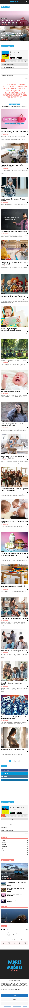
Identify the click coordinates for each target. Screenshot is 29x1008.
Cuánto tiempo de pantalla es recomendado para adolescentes (11, 329)
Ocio (2, 848)
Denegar (14, 999)
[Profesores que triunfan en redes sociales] (14, 219)
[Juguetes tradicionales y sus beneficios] (14, 284)
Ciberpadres (3, 325)
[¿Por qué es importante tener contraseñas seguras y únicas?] (14, 23)
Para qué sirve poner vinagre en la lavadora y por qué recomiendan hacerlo (15, 107)
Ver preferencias (14, 1003)
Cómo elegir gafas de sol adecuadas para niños (14, 920)
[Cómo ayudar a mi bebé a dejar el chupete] (14, 607)
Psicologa (3, 854)
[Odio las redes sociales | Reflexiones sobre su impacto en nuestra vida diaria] (14, 705)
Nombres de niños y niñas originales (12, 749)
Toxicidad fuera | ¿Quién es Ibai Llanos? (16, 900)
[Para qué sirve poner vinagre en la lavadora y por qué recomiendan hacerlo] (14, 38)
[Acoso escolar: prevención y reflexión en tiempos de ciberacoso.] (14, 412)
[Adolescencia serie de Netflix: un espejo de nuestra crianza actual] (14, 477)
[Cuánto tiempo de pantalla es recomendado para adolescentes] (14, 316)
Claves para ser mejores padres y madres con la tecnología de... (14, 457)
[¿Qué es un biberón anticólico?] (14, 380)
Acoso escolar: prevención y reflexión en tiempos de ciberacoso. (13, 424)
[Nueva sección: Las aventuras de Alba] (3, 895)
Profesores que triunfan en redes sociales (14, 231)
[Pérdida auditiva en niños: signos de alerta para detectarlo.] (14, 250)
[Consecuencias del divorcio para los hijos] (14, 639)
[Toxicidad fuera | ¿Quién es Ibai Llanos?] (3, 901)
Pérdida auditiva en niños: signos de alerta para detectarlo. (14, 263)
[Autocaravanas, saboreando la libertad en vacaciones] (14, 871)
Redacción (9, 878)
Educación (3, 229)
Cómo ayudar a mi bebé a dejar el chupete (14, 618)
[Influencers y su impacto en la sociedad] (14, 349)
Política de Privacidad (17, 1006)
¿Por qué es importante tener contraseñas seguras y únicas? (14, 132)
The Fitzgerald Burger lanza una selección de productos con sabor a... (14, 554)
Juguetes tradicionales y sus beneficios (13, 296)
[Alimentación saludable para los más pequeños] (3, 890)
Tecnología (3, 852)
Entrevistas (3, 259)
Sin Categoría (4, 850)
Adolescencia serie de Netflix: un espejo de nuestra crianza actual (14, 489)
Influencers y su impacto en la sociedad (13, 361)
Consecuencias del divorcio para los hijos (14, 651)
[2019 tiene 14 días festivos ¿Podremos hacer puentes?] (3, 884)
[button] (27, 980)
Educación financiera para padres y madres (12, 684)
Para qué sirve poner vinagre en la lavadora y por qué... (12, 166)
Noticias (2, 31)
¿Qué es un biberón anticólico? (10, 391)
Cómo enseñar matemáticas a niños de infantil (13, 587)
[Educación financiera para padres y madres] (14, 671)
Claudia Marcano (4, 24)
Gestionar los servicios (9, 991)
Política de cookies (7, 1006)
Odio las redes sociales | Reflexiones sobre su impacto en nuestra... (14, 717)
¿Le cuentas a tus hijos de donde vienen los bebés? (14, 522)
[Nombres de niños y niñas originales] (14, 737)
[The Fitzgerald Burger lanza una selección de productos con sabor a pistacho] (14, 542)
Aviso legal (25, 1006)
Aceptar (14, 995)
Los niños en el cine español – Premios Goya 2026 (13, 200)
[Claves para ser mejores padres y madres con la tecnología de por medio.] (14, 444)
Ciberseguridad (4, 18)
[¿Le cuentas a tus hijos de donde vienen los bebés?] (14, 509)
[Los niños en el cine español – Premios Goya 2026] (14, 187)
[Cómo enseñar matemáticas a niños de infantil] (14, 574)
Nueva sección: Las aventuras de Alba (15, 894)
